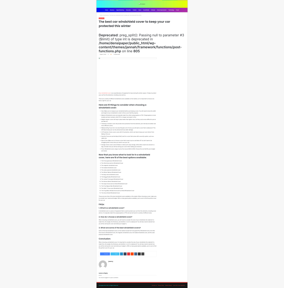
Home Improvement (161, 10)
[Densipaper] (142, 4)
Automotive (106, 15)
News (140, 10)
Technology (171, 10)
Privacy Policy (161, 285)
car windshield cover (105, 93)
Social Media (146, 10)
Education (128, 10)
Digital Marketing (120, 10)
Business (112, 10)
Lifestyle (153, 10)
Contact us (154, 285)
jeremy (110, 261)
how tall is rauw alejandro (179, 285)
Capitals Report (168, 285)
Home (106, 10)
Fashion (134, 10)
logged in (107, 277)
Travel (177, 10)
